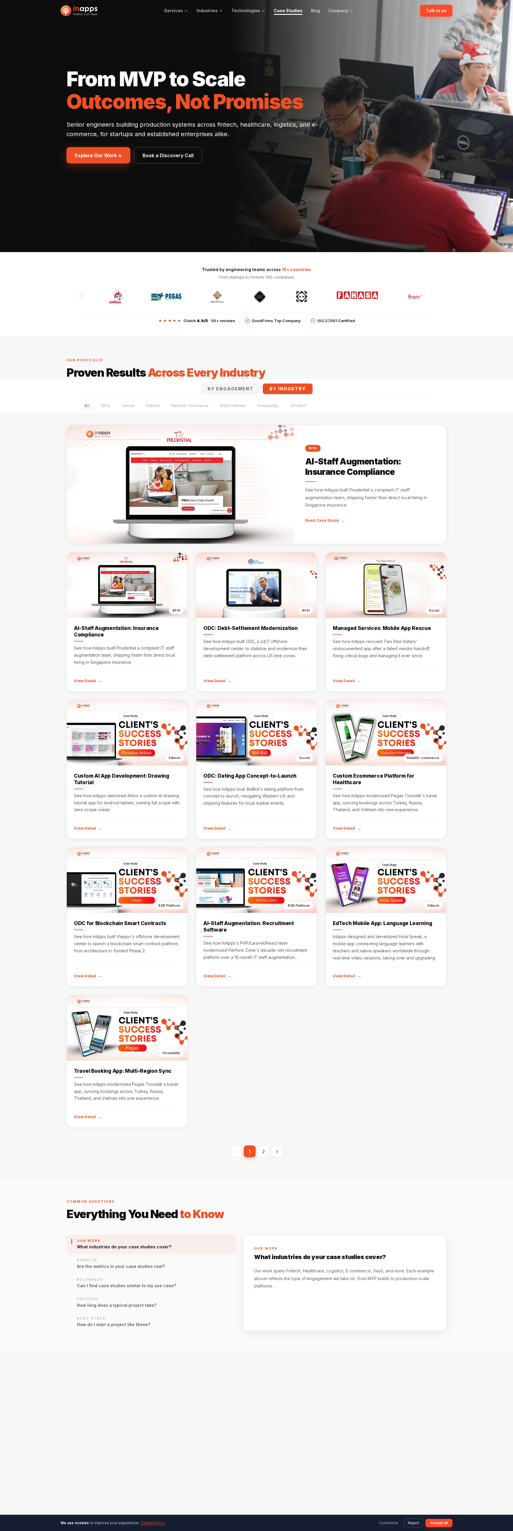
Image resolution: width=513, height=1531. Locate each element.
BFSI (105, 405)
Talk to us (436, 10)
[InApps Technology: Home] (79, 10)
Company (338, 10)
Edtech (152, 405)
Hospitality (267, 405)
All (86, 405)
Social (128, 405)
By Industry (288, 388)
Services (173, 10)
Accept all (439, 1523)
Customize (388, 1523)
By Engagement (231, 388)
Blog (315, 10)
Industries (207, 10)
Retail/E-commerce (189, 405)
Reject (413, 1523)
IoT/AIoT (298, 405)
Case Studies (288, 10)
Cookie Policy (152, 1523)
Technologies (245, 10)
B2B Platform (233, 405)
